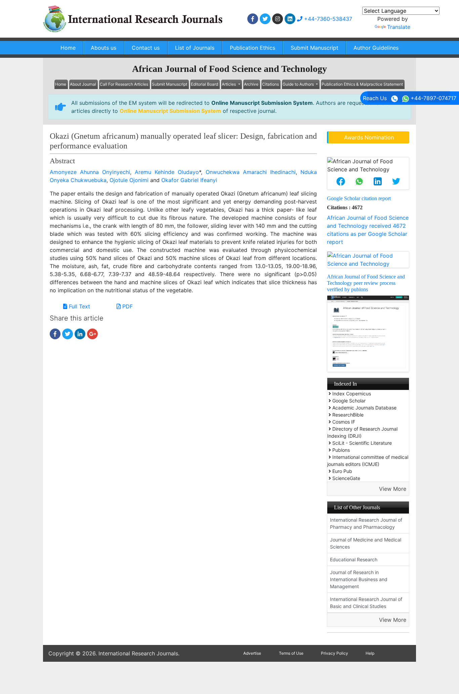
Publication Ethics (252, 47)
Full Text (78, 306)
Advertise (252, 653)
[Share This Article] (340, 181)
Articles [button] (229, 84)
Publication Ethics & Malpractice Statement (362, 84)
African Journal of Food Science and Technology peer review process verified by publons (366, 283)
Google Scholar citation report (359, 198)
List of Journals (194, 47)
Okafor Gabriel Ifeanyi (189, 180)
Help (370, 653)
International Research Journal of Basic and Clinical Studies (366, 602)
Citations (270, 84)
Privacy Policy (334, 653)
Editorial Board (204, 84)
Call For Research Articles (124, 84)
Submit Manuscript (314, 47)
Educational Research (353, 559)
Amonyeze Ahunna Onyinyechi (90, 172)
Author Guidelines (376, 47)
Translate (398, 27)
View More (392, 488)
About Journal (83, 84)
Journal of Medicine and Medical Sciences (365, 543)
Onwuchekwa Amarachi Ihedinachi (251, 172)
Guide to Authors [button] (299, 84)
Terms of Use (291, 653)
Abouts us (103, 47)
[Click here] (252, 18)
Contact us (146, 47)
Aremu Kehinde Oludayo (167, 172)
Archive (251, 84)
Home (68, 47)
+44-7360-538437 (327, 18)
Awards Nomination (369, 137)
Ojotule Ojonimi (129, 180)
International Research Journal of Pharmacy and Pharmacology (366, 523)
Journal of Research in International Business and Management (358, 579)
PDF (127, 306)
